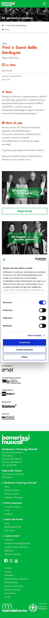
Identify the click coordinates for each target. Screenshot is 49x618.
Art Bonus (8, 514)
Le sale (7, 510)
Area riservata (10, 593)
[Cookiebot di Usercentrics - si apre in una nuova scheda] (35, 259)
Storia (6, 486)
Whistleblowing (10, 582)
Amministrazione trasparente (16, 578)
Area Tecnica (9, 530)
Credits (7, 596)
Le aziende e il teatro (12, 506)
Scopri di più (24, 211)
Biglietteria (8, 550)
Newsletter (8, 575)
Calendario (9, 539)
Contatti (7, 571)
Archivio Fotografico (12, 554)
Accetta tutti (24, 342)
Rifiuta (24, 357)
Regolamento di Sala (12, 526)
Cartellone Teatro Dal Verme (16, 546)
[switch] (42, 310)
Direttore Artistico (11, 490)
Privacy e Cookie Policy (13, 586)
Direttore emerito (11, 493)
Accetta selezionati (24, 350)
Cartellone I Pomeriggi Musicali (17, 543)
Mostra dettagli (34, 335)
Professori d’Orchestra (13, 497)
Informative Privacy (12, 589)
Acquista (8, 567)
